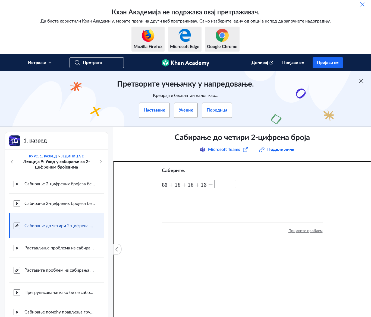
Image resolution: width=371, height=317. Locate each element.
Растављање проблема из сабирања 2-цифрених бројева (59, 248)
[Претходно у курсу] (12, 161)
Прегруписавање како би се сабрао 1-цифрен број (59, 292)
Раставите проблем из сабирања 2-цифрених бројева (59, 270)
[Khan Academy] (185, 63)
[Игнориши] (362, 4)
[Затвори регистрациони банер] (361, 80)
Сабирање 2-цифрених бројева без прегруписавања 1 (59, 184)
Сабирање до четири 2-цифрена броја (59, 226)
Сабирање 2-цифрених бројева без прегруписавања (59, 203)
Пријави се (293, 63)
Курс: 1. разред (43, 156)
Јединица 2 (72, 156)
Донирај (259, 63)
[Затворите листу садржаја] (117, 249)
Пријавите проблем (305, 231)
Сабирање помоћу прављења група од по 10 (59, 312)
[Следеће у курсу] (101, 161)
